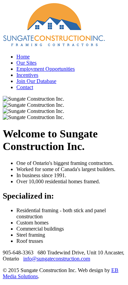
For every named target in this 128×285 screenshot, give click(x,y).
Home (23, 57)
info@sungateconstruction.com (56, 259)
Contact (24, 87)
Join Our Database (36, 81)
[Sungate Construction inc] (54, 45)
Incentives (27, 75)
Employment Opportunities (45, 69)
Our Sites (26, 63)
